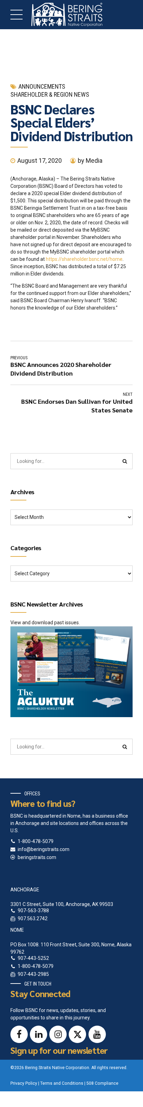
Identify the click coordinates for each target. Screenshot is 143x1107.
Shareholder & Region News (49, 94)
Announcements (41, 86)
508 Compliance (102, 1083)
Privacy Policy (23, 1083)
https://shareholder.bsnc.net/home (84, 259)
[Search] (125, 461)
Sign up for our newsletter (59, 1050)
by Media (90, 160)
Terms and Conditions (61, 1083)
